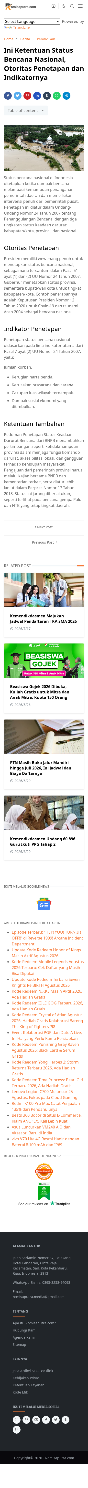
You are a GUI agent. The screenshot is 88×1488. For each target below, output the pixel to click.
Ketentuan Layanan (28, 1385)
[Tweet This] (18, 96)
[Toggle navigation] (80, 6)
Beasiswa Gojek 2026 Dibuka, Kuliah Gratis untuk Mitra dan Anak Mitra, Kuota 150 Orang (39, 692)
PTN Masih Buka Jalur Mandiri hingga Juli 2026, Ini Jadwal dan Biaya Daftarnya (40, 768)
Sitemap (19, 1344)
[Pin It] (27, 96)
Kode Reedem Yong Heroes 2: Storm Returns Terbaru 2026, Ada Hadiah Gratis (45, 1068)
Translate (21, 27)
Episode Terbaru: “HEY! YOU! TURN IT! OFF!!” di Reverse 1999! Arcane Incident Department (47, 938)
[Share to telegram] (66, 96)
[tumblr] (65, 1420)
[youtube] (36, 1420)
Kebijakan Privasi (27, 1378)
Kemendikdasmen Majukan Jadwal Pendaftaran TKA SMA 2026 (43, 618)
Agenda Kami (24, 1337)
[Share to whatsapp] (57, 96)
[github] (17, 1430)
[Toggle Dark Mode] (64, 6)
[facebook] (46, 1420)
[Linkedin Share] (37, 96)
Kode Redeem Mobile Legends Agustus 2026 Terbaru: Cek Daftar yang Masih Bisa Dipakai (48, 967)
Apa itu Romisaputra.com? (34, 1323)
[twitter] (56, 1420)
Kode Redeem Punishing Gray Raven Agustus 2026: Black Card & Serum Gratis (45, 1050)
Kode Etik (20, 1392)
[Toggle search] (72, 6)
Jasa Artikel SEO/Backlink (33, 1370)
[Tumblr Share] (47, 96)
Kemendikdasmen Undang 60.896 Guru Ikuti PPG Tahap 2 (42, 841)
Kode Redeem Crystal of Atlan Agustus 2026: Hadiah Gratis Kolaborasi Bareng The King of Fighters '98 (47, 1020)
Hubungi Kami (24, 1330)
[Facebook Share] (8, 96)
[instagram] (53, 6)
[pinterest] (26, 1420)
